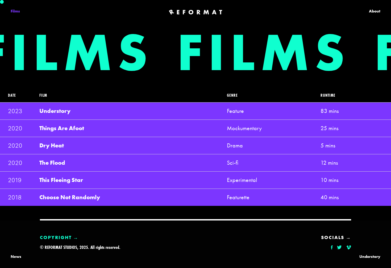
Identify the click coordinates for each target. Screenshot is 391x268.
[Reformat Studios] (195, 12)
